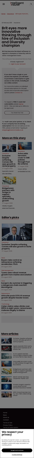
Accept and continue (17, 450)
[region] (17, 443)
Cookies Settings (17, 455)
